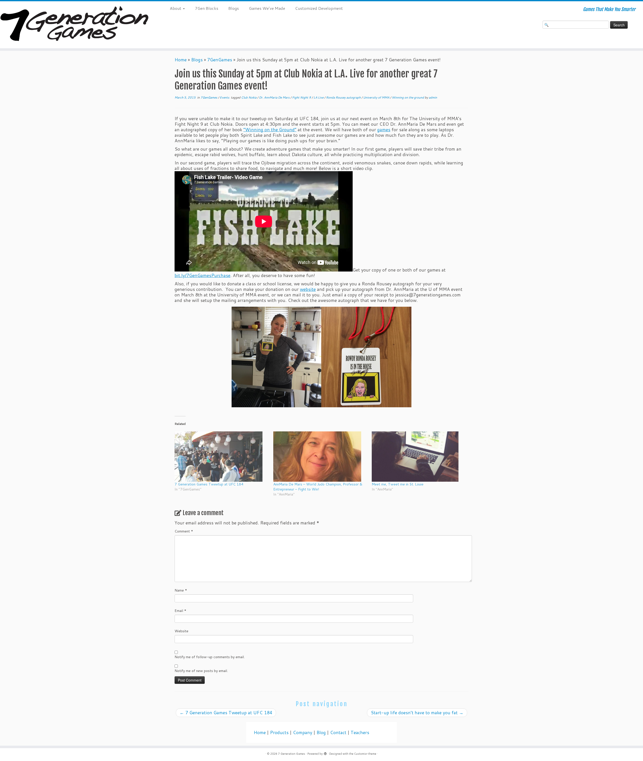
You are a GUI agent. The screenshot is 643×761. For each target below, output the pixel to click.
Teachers (360, 732)
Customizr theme (365, 754)
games (383, 129)
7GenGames (219, 60)
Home (181, 60)
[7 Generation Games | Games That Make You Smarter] (74, 25)
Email (180, 610)
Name (181, 590)
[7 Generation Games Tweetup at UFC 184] (221, 456)
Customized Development (319, 8)
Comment (184, 531)
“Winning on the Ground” (269, 129)
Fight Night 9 (302, 97)
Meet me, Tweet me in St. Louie (397, 484)
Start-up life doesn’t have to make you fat (417, 712)
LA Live (318, 97)
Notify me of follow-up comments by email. (210, 656)
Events (225, 97)
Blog (321, 732)
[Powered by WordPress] (325, 752)
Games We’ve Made (267, 8)
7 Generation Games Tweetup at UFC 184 (209, 484)
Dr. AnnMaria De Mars (274, 97)
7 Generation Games (291, 754)
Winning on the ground (408, 97)
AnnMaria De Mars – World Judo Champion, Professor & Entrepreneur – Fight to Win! (317, 487)
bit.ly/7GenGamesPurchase (202, 275)
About (176, 8)
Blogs (233, 8)
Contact (338, 732)
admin (433, 97)
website (308, 289)
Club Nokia (249, 97)
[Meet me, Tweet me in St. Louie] (418, 456)
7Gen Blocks (206, 8)
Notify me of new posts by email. (201, 670)
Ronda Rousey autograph (343, 97)
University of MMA (376, 97)
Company (302, 732)
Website (181, 631)
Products (279, 732)
